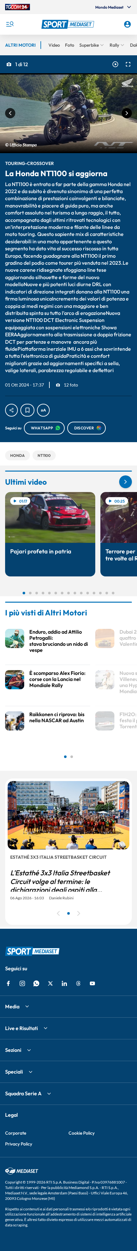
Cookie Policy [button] (81, 1133)
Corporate (15, 1133)
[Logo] (68, 24)
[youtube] (92, 983)
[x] (50, 983)
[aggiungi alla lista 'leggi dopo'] (27, 410)
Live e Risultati (21, 1028)
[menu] (9, 24)
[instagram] (22, 983)
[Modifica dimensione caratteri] (43, 410)
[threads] (78, 983)
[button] (68, 24)
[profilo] (127, 24)
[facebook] (8, 983)
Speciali (14, 1071)
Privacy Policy (18, 1144)
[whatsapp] (36, 983)
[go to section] (125, 481)
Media (12, 1006)
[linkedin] (64, 983)
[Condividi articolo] (11, 410)
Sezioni (13, 1050)
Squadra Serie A (23, 1093)
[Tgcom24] (17, 7)
